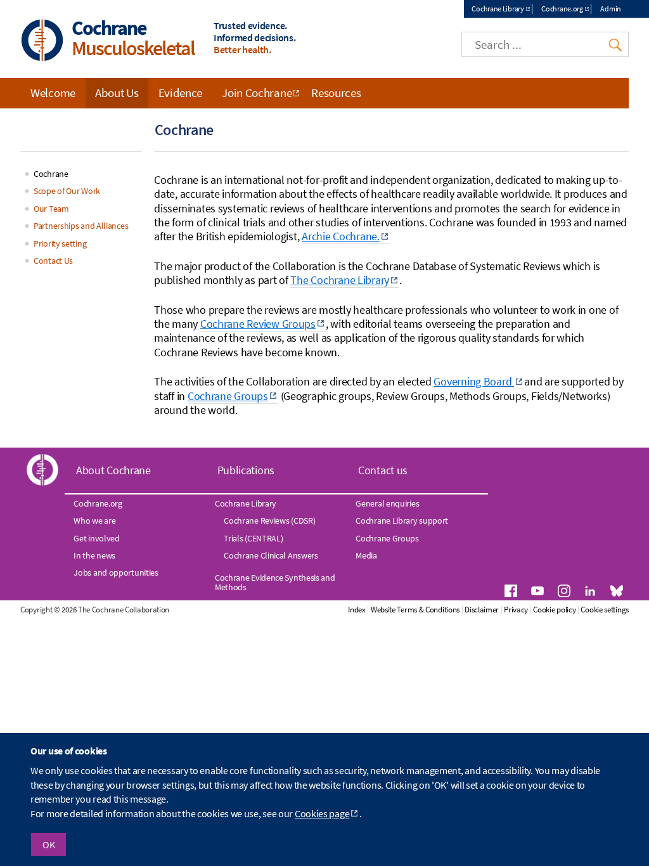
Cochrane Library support (402, 520)
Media (366, 555)
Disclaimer (482, 609)
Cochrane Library (498, 8)
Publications (245, 470)
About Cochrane (113, 470)
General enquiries (387, 503)
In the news (94, 555)
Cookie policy (554, 609)
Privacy (516, 609)
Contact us (383, 470)
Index (357, 609)
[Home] (42, 41)
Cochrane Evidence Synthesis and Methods (275, 582)
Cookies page (322, 813)
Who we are (94, 520)
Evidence (180, 92)
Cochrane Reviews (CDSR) (269, 520)
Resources (336, 92)
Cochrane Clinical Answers (271, 555)
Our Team (51, 208)
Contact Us (53, 260)
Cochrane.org (561, 8)
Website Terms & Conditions (415, 609)
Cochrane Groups (387, 538)
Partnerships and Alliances (81, 225)
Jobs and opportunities (116, 572)
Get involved (96, 538)
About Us (117, 92)
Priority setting (60, 243)
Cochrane (51, 173)
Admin (610, 8)
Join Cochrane (257, 92)
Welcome (52, 92)
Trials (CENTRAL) (253, 538)
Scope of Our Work (67, 191)
